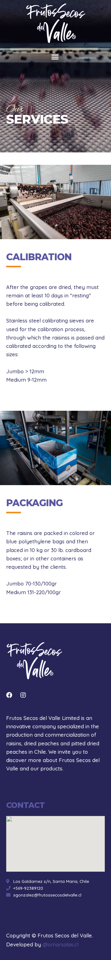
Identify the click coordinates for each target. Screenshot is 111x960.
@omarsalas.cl (60, 944)
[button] (55, 57)
